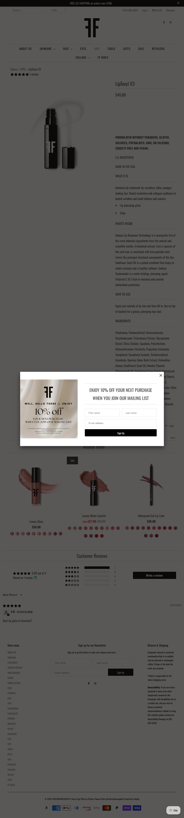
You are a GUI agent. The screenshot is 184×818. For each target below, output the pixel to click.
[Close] (161, 375)
